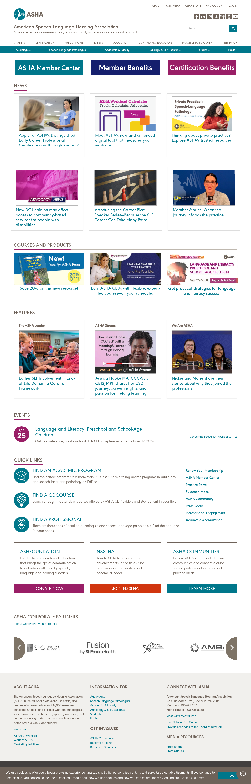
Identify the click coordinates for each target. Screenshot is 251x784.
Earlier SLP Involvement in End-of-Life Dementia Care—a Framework (47, 383)
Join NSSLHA (125, 588)
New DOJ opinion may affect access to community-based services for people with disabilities (42, 217)
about (156, 5)
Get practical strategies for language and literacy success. (202, 291)
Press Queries (175, 751)
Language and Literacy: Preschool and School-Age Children (88, 432)
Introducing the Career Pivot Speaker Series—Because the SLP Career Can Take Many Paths (123, 214)
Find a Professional (57, 519)
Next (231, 648)
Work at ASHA (23, 740)
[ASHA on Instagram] (210, 18)
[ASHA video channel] (223, 18)
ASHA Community (199, 499)
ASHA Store (193, 5)
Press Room (194, 506)
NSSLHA (106, 552)
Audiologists (23, 50)
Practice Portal (196, 485)
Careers (19, 42)
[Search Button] (233, 28)
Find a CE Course (53, 495)
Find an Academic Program (67, 470)
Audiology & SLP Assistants (164, 50)
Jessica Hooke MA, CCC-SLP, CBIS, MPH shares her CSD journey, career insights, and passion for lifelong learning (121, 386)
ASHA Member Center (202, 478)
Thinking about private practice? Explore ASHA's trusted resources (202, 138)
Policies (52, 624)
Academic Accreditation (204, 520)
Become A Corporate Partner (30, 624)
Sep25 (21, 434)
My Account (215, 5)
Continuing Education (155, 42)
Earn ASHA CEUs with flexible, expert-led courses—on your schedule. (125, 291)
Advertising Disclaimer (203, 437)
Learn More (202, 588)
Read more (20, 729)
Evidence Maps (197, 492)
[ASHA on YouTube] (235, 18)
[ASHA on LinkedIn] (203, 18)
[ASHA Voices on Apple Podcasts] (229, 18)
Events (98, 42)
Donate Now (49, 588)
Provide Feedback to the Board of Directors (194, 727)
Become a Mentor (102, 743)
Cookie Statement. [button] (193, 777)
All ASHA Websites (25, 736)
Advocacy (120, 42)
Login (233, 5)
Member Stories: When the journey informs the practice (198, 212)
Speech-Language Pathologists (67, 50)
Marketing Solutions (26, 744)
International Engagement (205, 513)
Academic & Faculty (117, 50)
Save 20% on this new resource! (49, 288)
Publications (74, 42)
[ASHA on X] (216, 18)
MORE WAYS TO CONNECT (181, 716)
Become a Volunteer (103, 747)
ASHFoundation (40, 552)
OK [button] (232, 775)
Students (204, 50)
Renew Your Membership (204, 470)
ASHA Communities (196, 552)
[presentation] (41, 648)
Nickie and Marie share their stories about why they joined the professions (202, 383)
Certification (45, 42)
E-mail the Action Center (182, 722)
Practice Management (198, 42)
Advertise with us (227, 437)
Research (230, 42)
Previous (19, 648)
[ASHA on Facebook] (197, 18)
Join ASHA (173, 5)
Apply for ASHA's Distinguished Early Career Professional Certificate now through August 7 (49, 140)
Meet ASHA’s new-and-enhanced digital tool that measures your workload (125, 140)
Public (231, 50)
